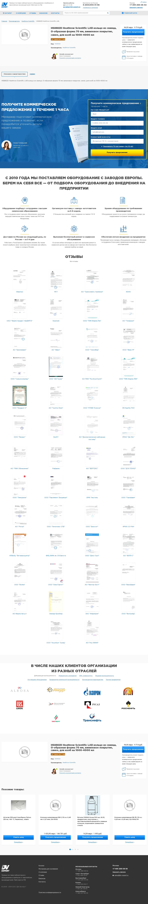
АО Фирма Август (20, 613)
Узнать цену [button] (18, 837)
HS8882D (58, 43)
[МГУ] (56, 279)
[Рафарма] (56, 456)
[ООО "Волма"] (20, 572)
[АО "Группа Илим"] (56, 395)
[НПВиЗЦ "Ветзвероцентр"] (20, 543)
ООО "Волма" (19, 584)
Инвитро (19, 291)
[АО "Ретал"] (20, 514)
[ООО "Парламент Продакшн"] (56, 485)
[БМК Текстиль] (92, 485)
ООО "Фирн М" (128, 350)
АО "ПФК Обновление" (20, 468)
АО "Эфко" (56, 350)
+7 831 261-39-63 (81, 888)
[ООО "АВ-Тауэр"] (56, 366)
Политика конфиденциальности (50, 892)
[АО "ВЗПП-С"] (128, 543)
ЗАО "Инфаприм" (92, 613)
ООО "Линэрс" (19, 437)
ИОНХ (128, 291)
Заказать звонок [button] (136, 7)
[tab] (15, 74)
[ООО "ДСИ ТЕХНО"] (128, 456)
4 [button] (78, 849)
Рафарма (56, 468)
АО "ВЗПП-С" (128, 555)
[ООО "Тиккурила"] (20, 485)
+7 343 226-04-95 (82, 880)
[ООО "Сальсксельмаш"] (20, 366)
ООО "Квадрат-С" (19, 408)
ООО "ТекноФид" (92, 350)
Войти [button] (144, 2)
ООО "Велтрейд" (128, 613)
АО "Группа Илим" (56, 408)
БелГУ (55, 437)
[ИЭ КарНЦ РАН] (128, 395)
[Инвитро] (20, 279)
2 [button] (72, 849)
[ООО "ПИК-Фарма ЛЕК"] (128, 366)
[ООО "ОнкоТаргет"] (56, 572)
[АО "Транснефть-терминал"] (92, 279)
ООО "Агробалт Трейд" (56, 642)
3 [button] (75, 849)
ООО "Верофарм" (128, 584)
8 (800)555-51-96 (91, 5)
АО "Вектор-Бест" (92, 584)
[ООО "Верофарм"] (128, 572)
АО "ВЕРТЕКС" (92, 468)
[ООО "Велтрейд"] (128, 601)
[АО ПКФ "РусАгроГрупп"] (92, 366)
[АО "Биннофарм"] (20, 337)
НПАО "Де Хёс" (128, 437)
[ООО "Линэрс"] (20, 424)
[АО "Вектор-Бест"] (92, 572)
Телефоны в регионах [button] (90, 7)
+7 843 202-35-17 (82, 884)
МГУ (56, 291)
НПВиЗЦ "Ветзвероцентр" (19, 555)
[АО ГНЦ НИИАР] (92, 630)
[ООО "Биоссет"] (92, 514)
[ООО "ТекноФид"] (92, 337)
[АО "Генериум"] (128, 308)
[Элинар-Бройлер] (56, 601)
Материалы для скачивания (48, 869)
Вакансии (43, 13)
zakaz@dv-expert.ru (72, 7)
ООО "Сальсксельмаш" (20, 379)
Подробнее (18, 842)
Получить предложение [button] (133, 32)
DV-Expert (5, 5)
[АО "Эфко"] (56, 337)
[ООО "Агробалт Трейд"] (56, 630)
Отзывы (32, 13)
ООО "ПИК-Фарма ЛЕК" (128, 379)
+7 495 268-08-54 (138, 5)
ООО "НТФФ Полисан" (92, 408)
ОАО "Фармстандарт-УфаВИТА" (20, 321)
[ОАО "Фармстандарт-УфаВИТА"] (20, 308)
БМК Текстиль (92, 497)
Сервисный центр (130, 13)
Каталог (41, 865)
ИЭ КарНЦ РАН (128, 408)
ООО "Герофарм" (128, 497)
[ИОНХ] (128, 279)
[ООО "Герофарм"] (128, 485)
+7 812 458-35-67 (81, 875)
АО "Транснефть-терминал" (92, 291)
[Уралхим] (56, 308)
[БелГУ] (56, 424)
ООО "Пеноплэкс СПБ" (56, 526)
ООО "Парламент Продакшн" (55, 497)
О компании (21, 13)
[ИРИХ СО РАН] (128, 514)
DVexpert (5, 868)
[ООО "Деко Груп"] (92, 543)
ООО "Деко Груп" (92, 555)
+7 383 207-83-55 (82, 893)
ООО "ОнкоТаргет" (56, 584)
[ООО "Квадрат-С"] (20, 395)
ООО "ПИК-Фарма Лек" (92, 321)
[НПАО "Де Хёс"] (128, 424)
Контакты (55, 13)
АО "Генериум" (128, 321)
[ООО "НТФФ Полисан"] (92, 395)
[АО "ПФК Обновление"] (19, 456)
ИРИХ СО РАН (128, 526)
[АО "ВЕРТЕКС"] (92, 456)
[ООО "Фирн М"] (128, 337)
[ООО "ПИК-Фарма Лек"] (92, 308)
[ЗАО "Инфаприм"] (92, 601)
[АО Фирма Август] (20, 601)
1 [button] (70, 849)
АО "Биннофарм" (19, 350)
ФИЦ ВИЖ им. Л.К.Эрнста (56, 555)
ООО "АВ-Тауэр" (56, 379)
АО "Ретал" (19, 526)
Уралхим (56, 321)
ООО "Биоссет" (92, 526)
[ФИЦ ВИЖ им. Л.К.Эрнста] (56, 543)
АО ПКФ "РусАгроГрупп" (92, 379)
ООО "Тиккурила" (20, 497)
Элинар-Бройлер (56, 613)
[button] (70, 58)
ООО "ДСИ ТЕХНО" (128, 468)
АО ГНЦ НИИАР (92, 642)
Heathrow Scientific (69, 47)
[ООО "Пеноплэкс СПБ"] (56, 514)
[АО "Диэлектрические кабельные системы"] (92, 424)
